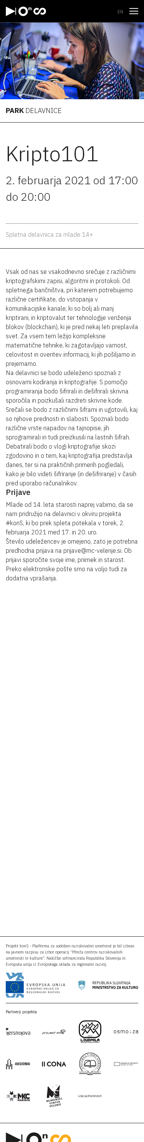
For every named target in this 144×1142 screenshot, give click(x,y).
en (120, 12)
